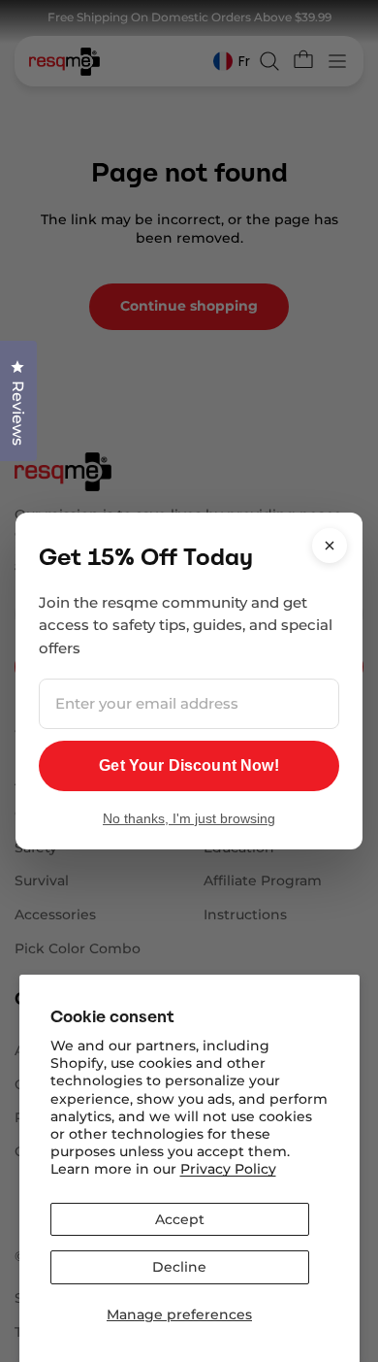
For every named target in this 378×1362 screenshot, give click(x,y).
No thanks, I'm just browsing (189, 818)
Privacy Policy (228, 1169)
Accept (180, 1219)
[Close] (329, 545)
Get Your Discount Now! (189, 765)
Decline (179, 1267)
